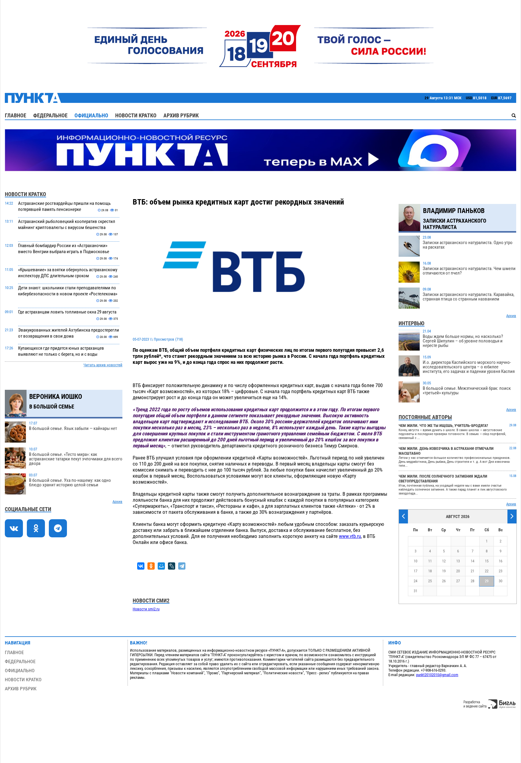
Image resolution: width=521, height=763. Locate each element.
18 (430, 571)
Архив (117, 501)
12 (444, 561)
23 (500, 571)
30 (500, 581)
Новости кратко (135, 115)
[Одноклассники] (151, 566)
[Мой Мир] (161, 566)
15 (486, 561)
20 (458, 571)
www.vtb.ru (350, 536)
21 (472, 571)
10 (415, 561)
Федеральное (50, 115)
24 (415, 581)
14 (472, 561)
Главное (15, 115)
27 (458, 581)
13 (458, 561)
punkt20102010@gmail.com (437, 674)
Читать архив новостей (103, 365)
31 (415, 591)
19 (444, 571)
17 (415, 571)
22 (486, 571)
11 (430, 561)
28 (472, 581)
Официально (91, 115)
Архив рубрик (181, 115)
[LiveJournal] (171, 566)
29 (486, 581)
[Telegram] (181, 566)
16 (500, 561)
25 (430, 581)
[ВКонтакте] (140, 566)
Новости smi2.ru (146, 609)
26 (444, 581)
